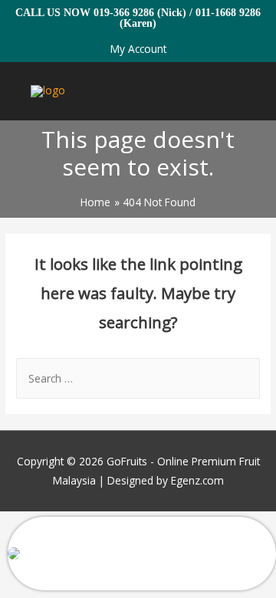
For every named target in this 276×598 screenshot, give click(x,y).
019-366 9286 (124, 12)
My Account (138, 48)
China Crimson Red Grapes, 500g (114, 563)
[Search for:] (138, 378)
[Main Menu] (245, 91)
